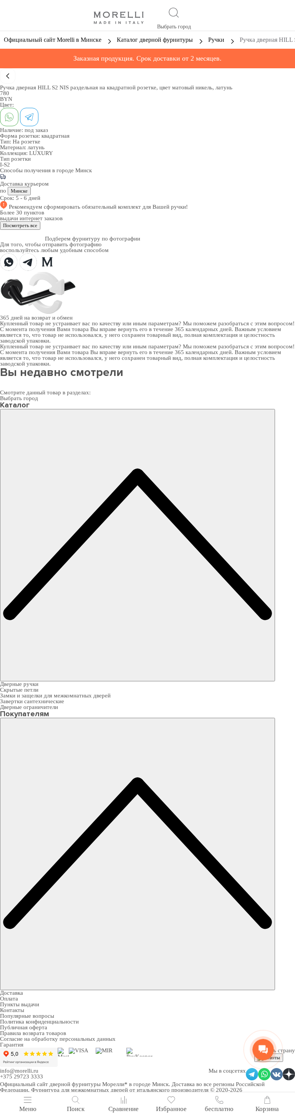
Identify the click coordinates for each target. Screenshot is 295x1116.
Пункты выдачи (19, 1004)
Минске (19, 191)
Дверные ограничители (29, 707)
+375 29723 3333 (21, 1076)
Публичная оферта (23, 1027)
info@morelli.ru (19, 1071)
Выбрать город (174, 27)
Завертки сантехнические (32, 701)
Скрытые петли (19, 690)
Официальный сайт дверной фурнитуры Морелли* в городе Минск (84, 1084)
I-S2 (5, 165)
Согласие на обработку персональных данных (58, 1039)
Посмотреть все (20, 225)
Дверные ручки (19, 684)
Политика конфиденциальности (39, 1022)
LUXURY (41, 153)
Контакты (12, 1010)
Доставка (11, 993)
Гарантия (11, 1045)
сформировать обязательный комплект (93, 207)
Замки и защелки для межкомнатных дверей (55, 695)
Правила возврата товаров (33, 1033)
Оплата (9, 999)
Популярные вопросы (27, 1016)
